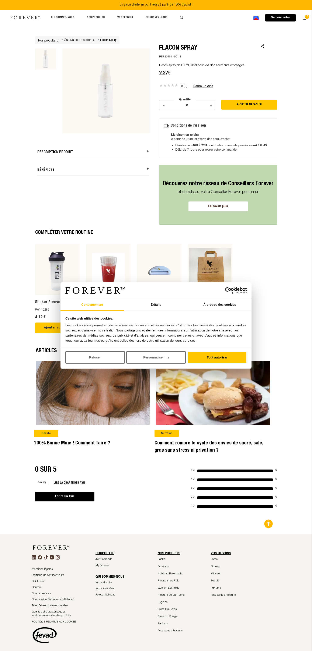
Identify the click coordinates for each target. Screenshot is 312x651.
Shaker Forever (48, 302)
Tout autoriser (217, 357)
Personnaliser (153, 357)
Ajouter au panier (57, 327)
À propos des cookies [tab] (219, 304)
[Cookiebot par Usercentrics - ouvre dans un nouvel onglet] (228, 290)
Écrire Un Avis (64, 496)
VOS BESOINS (125, 17)
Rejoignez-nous (156, 17)
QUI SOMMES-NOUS (62, 17)
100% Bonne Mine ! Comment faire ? (72, 443)
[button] (49, 40)
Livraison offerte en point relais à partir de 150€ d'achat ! (156, 4)
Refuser (95, 357)
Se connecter (280, 17)
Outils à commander (77, 40)
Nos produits (96, 17)
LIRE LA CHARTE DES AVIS (70, 482)
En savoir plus (218, 206)
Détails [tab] (156, 304)
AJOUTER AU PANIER (249, 104)
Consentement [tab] (92, 304)
